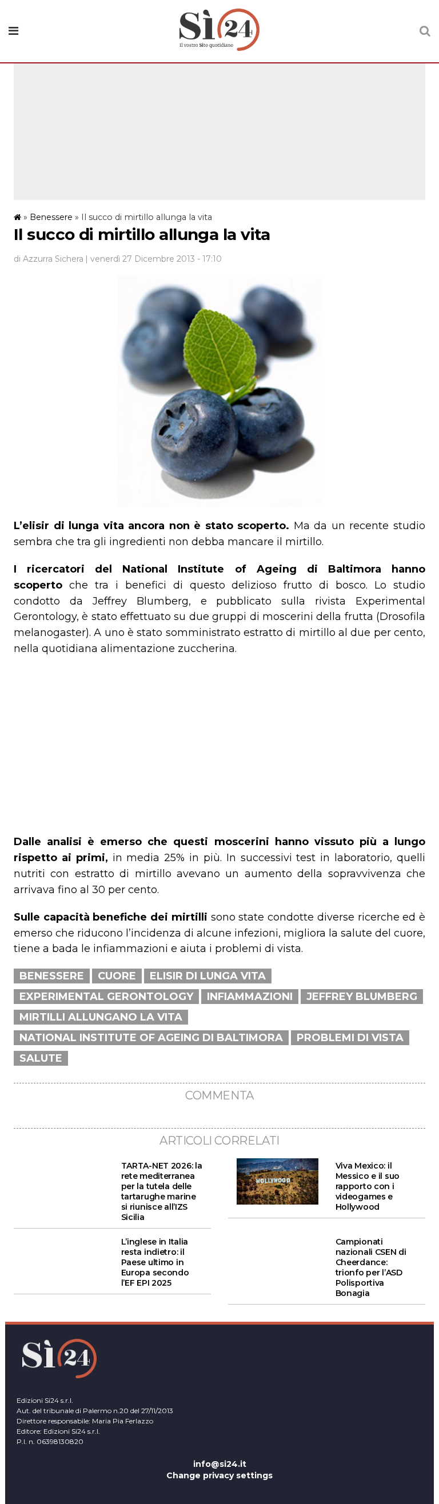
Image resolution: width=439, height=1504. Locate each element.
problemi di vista (350, 1037)
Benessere (51, 217)
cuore (117, 976)
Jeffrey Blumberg (361, 996)
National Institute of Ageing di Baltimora (151, 1037)
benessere (51, 976)
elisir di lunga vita (208, 976)
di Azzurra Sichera (48, 258)
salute (40, 1058)
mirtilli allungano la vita (100, 1017)
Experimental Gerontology (106, 996)
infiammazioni (250, 996)
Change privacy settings (219, 1475)
